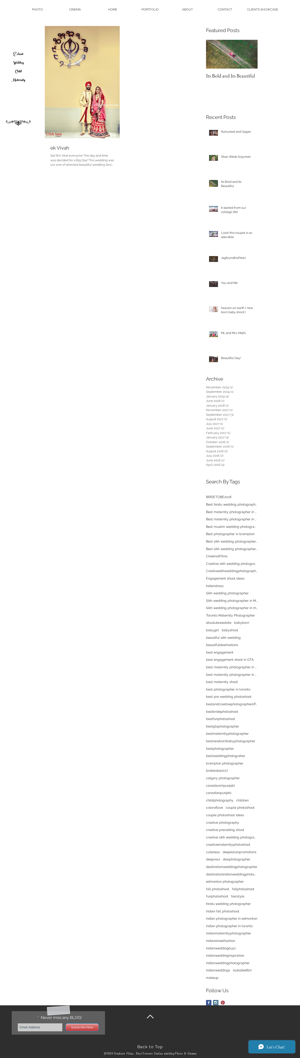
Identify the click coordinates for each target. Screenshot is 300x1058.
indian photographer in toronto (229, 926)
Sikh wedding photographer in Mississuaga (232, 600)
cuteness (213, 852)
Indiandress (215, 586)
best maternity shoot (222, 682)
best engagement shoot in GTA (230, 659)
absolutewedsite (218, 623)
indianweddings (218, 970)
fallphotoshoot (243, 889)
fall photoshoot (217, 889)
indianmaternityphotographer (228, 933)
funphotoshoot (217, 896)
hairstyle (237, 896)
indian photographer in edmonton (231, 918)
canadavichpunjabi (220, 785)
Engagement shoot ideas (225, 578)
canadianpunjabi (218, 793)
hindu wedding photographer (228, 904)
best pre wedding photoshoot (228, 696)
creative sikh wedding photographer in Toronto (232, 837)
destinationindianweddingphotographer (232, 874)
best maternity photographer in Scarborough (232, 667)
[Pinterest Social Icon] (222, 1002)
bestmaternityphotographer (227, 733)
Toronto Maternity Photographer (230, 615)
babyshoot (230, 630)
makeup (212, 978)
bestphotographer (220, 748)
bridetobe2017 (217, 770)
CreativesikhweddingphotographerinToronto (232, 571)
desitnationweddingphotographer (231, 867)
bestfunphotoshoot (220, 719)
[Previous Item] (213, 54)
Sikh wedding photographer (227, 593)
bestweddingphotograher (225, 756)
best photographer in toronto (228, 689)
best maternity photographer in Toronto (232, 674)
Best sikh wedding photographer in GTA (232, 541)
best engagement (219, 652)
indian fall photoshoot (222, 911)
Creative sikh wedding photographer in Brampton (232, 564)
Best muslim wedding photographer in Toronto (232, 527)
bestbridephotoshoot (222, 711)
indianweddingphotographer (228, 963)
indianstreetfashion (220, 941)
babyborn (241, 623)
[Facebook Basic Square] (208, 1002)
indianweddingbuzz (221, 948)
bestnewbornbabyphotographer (230, 741)
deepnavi (213, 859)
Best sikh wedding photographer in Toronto (232, 549)
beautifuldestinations (222, 645)
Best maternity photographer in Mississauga (232, 512)
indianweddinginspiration (225, 955)
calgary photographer (223, 778)
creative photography (222, 822)
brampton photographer (224, 763)
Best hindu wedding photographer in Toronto (232, 504)
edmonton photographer (225, 881)
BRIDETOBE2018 (218, 497)
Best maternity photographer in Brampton (232, 519)
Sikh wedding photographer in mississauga (232, 608)
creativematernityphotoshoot (228, 844)
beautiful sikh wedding (223, 637)
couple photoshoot (240, 807)
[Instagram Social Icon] (215, 1002)
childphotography (219, 800)
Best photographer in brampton (230, 534)
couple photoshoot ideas (225, 815)
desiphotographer (236, 859)
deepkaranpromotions (239, 852)
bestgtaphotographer (222, 726)
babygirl (212, 630)
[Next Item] (250, 54)
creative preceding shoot (225, 830)
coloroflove (214, 807)
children (242, 800)
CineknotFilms (217, 556)
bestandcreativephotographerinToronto (232, 704)
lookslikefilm (242, 970)
